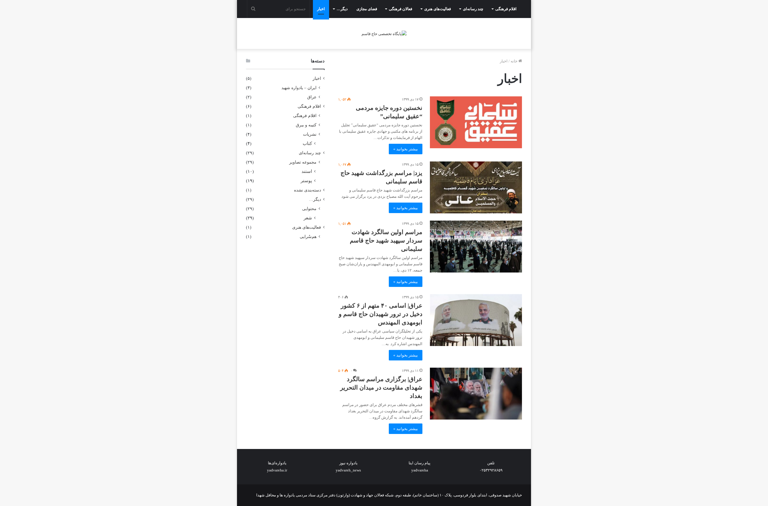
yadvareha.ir (277, 470)
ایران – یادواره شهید (298, 87)
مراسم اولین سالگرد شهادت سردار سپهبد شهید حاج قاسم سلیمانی (386, 240)
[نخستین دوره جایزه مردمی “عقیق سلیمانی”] (476, 122)
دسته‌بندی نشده (307, 190)
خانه (514, 61)
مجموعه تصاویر (302, 162)
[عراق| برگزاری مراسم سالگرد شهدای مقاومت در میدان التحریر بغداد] (476, 394)
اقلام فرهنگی (506, 9)
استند (307, 171)
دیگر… (342, 9)
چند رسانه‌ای (473, 9)
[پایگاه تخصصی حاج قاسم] (384, 33)
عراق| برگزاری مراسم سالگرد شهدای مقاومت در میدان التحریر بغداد (381, 387)
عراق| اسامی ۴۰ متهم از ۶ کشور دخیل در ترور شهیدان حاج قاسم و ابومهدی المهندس (380, 314)
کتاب (307, 143)
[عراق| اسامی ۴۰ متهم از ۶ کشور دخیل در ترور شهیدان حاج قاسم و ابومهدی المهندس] (476, 320)
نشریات (309, 134)
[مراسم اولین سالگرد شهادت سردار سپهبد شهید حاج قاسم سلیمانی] (476, 247)
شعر (308, 217)
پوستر (306, 180)
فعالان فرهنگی (400, 9)
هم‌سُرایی (308, 236)
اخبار (321, 9)
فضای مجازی (366, 9)
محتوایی (309, 208)
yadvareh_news (348, 470)
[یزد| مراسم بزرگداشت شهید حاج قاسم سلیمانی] (476, 187)
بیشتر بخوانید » (405, 149)
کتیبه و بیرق (306, 124)
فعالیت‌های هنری (437, 9)
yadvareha (419, 470)
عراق (311, 97)
